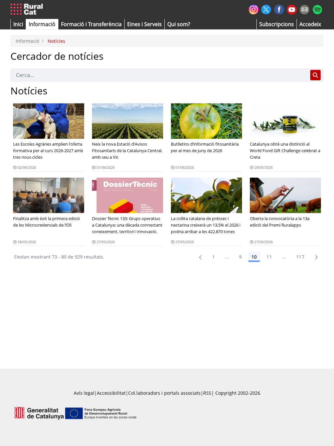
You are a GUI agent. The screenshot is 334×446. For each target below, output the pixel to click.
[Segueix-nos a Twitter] (266, 9)
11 (269, 257)
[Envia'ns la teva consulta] (304, 9)
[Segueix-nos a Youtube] (292, 9)
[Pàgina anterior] (200, 257)
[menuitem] (91, 24)
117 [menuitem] (300, 257)
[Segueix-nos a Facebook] (279, 9)
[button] (18, 24)
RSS (207, 393)
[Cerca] (315, 75)
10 (254, 257)
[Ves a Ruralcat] (27, 9)
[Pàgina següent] (316, 257)
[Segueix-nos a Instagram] (254, 9)
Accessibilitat (111, 393)
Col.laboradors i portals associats (164, 393)
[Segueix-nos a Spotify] (317, 9)
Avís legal (84, 393)
